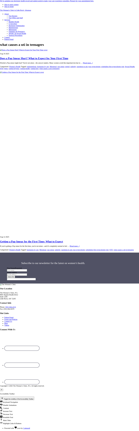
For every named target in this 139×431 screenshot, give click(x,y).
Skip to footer (9, 6)
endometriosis (31, 67)
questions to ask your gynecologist (88, 67)
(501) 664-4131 (10, 307)
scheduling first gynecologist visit (112, 67)
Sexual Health (130, 67)
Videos (6, 325)
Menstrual (53, 67)
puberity (73, 67)
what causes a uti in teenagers (49, 68)
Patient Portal (8, 317)
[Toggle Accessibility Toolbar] (1, 390)
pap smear (60, 67)
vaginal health (25, 68)
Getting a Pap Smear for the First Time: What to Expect (31, 241)
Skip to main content (11, 5)
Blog (6, 323)
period (67, 67)
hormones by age (43, 67)
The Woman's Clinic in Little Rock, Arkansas (15, 10)
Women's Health (14, 67)
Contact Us (8, 321)
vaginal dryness (14, 68)
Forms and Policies (10, 319)
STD (1, 68)
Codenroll (26, 428)
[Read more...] (88, 63)
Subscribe (11, 277)
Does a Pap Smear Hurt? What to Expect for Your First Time (34, 58)
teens (6, 68)
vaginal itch (34, 68)
